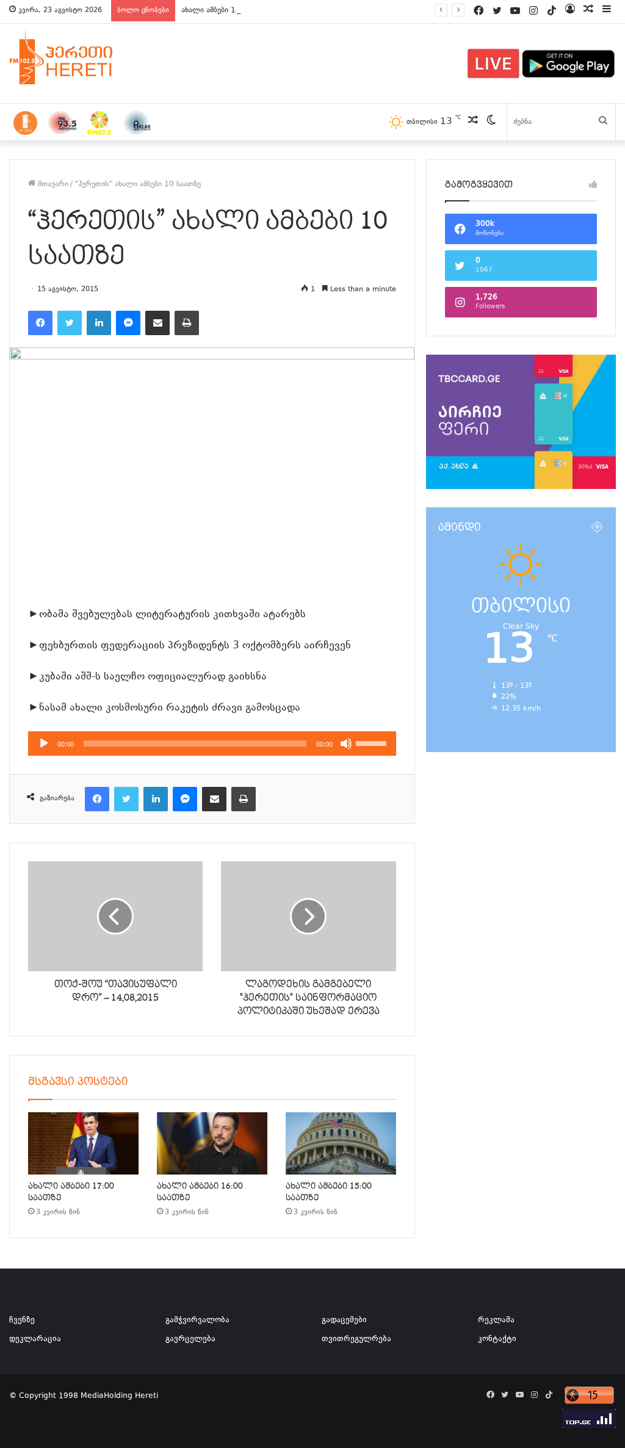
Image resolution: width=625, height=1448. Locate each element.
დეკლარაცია (35, 1339)
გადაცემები (344, 1320)
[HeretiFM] (76, 57)
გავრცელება (190, 1339)
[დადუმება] (346, 743)
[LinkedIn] (99, 323)
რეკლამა (496, 1320)
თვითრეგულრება (356, 1339)
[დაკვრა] (44, 743)
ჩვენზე (22, 1320)
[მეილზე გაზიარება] (157, 323)
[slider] (373, 742)
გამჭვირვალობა (197, 1320)
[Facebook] (40, 323)
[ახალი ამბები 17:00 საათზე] (83, 1143)
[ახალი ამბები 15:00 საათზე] (341, 1143)
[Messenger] (128, 323)
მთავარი (51, 184)
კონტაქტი (497, 1339)
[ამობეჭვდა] (187, 323)
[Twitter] (69, 323)
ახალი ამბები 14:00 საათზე (230, 10)
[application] (212, 743)
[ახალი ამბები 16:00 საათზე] (212, 1143)
